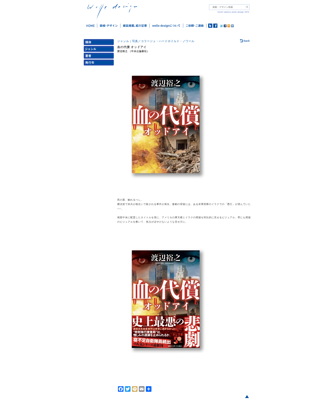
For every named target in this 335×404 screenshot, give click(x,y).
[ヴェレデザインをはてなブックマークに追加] (232, 26)
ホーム (90, 26)
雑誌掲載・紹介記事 (135, 26)
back (245, 41)
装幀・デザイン (108, 26)
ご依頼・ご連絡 (194, 26)
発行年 (99, 63)
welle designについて (166, 26)
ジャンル (99, 49)
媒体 (99, 43)
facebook (215, 26)
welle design (112, 11)
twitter (210, 26)
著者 (99, 56)
